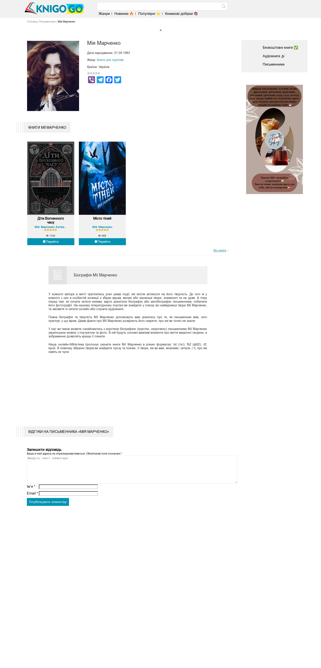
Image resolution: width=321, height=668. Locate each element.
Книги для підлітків (110, 60)
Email (32, 493)
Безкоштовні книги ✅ (280, 47)
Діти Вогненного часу (51, 220)
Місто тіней (102, 218)
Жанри (104, 14)
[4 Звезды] (96, 73)
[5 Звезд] (99, 73)
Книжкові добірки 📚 (181, 14)
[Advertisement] (125, 387)
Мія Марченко (45, 227)
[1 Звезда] (88, 73)
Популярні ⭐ (149, 14)
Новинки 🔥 (124, 14)
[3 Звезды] (93, 73)
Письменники (274, 64)
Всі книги (220, 250)
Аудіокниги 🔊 (274, 56)
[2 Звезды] (91, 73)
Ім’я (31, 486)
